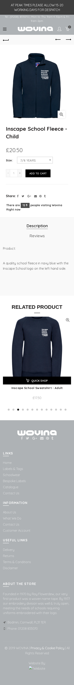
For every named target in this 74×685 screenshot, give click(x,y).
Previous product (58, 40)
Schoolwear (11, 475)
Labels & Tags (13, 469)
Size (9, 160)
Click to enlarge (61, 114)
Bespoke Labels (14, 481)
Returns (8, 556)
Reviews (37, 235)
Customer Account (16, 530)
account (59, 29)
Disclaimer (10, 568)
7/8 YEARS (28, 160)
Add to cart (38, 173)
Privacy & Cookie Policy (47, 648)
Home (7, 463)
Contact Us (11, 493)
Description (37, 225)
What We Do (12, 518)
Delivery (8, 550)
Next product (68, 40)
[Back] (6, 40)
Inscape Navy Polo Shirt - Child (37, 388)
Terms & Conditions (17, 562)
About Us (9, 512)
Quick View (67, 320)
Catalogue (10, 487)
